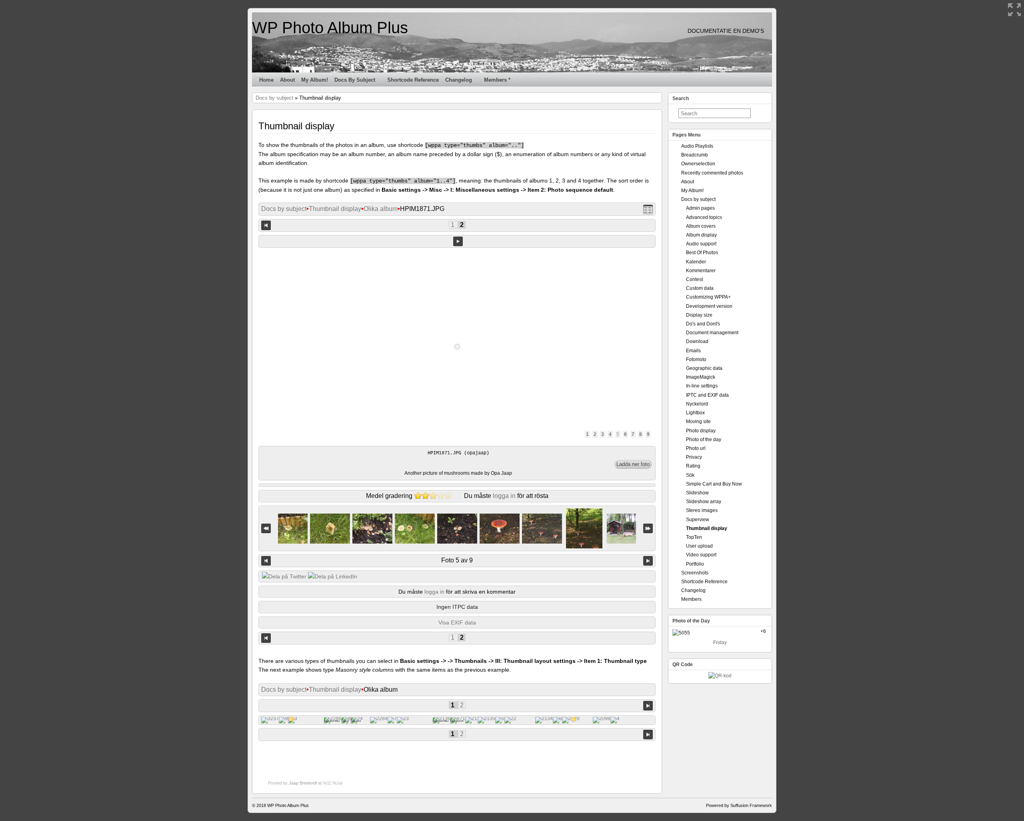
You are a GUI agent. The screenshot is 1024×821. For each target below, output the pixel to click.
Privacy (694, 457)
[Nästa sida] (648, 705)
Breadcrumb (694, 155)
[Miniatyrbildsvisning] (648, 209)
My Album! (314, 80)
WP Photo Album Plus (330, 27)
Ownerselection (698, 164)
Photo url (696, 448)
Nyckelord (697, 404)
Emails (693, 350)
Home (266, 80)
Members (691, 599)
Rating (693, 466)
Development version (709, 306)
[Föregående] (266, 561)
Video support (701, 555)
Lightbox (695, 413)
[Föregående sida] (266, 224)
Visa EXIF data (457, 622)
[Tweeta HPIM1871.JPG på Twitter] (284, 576)
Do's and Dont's (703, 324)
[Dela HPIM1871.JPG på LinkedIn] (332, 576)
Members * (497, 80)
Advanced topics (704, 217)
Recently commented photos (712, 173)
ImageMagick (700, 377)
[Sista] (648, 529)
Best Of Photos (702, 252)
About (287, 80)
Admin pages (700, 208)
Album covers (701, 226)
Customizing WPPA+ (708, 297)
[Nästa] (648, 561)
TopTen (694, 537)
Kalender (696, 262)
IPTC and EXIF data (707, 395)
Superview (697, 519)
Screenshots (694, 573)
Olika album (381, 208)
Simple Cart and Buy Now (714, 484)
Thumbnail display (335, 208)
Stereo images (702, 510)
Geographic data (704, 368)
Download (697, 341)
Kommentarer (701, 270)
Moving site (698, 421)
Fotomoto (696, 359)
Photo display (701, 431)
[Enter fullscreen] (1014, 9)
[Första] (266, 529)
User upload (699, 546)
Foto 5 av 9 (457, 560)
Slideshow (697, 493)
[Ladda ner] (633, 464)
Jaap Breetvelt (303, 783)
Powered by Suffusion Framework (739, 805)
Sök (690, 475)
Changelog (458, 80)
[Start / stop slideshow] (458, 241)
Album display (701, 235)
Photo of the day (703, 439)
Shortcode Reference (413, 80)
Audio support (701, 244)
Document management (712, 332)
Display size (699, 315)
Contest (694, 279)
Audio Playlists (697, 146)
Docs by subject (354, 80)
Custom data (700, 288)
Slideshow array (703, 501)
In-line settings (702, 386)
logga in (504, 495)
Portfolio (695, 564)
